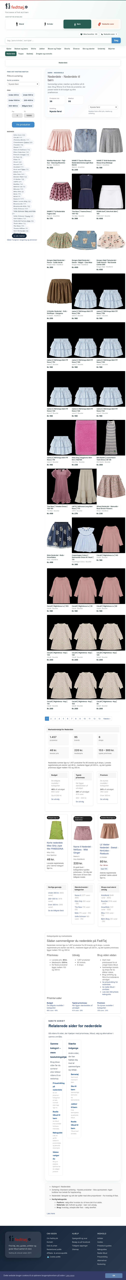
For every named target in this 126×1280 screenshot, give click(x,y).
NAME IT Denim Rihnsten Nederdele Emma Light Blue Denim (82, 163)
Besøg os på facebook (81, 1242)
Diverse (76, 49)
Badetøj (30, 54)
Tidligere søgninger (80, 1246)
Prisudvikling (102, 1257)
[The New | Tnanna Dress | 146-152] (86, 191)
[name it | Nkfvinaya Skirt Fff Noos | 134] (61, 389)
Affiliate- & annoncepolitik (57, 1253)
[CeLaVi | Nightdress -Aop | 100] (86, 681)
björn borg (19, 135)
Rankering (101, 1264)
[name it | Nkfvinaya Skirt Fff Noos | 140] (111, 340)
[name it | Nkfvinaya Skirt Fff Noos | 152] (61, 340)
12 (94, 719)
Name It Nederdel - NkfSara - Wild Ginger (82, 849)
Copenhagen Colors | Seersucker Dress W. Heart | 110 (83, 557)
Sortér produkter (13, 80)
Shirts (33, 49)
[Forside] (16, 6)
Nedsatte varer (109, 34)
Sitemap (75, 1249)
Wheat (17, 233)
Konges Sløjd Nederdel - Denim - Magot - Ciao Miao (82, 261)
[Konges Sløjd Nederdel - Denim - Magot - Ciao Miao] (86, 240)
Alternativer (102, 1260)
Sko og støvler (89, 49)
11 (89, 719)
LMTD (18, 182)
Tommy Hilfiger (21, 228)
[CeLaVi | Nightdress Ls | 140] (111, 535)
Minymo (18, 189)
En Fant (18, 157)
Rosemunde (20, 204)
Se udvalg (55, 799)
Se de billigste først (56, 910)
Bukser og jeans (21, 49)
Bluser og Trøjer (54, 49)
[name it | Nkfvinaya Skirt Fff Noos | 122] (111, 389)
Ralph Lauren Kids (22, 201)
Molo (17, 194)
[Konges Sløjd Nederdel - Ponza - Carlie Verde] (61, 240)
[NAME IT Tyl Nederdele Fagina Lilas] (61, 191)
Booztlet (104, 901)
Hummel (19, 167)
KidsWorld (105, 895)
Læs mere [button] (70, 1275)
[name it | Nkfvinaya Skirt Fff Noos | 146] (86, 340)
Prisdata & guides (104, 1246)
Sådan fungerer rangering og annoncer (22, 240)
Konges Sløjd (20, 177)
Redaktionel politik (54, 1249)
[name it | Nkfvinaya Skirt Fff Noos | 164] (86, 291)
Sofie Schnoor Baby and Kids (24, 212)
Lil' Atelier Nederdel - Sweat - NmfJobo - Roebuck (109, 849)
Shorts (67, 49)
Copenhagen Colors (23, 142)
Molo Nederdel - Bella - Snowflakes (56, 556)
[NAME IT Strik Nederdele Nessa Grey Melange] (111, 140)
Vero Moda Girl (21, 231)
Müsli (17, 197)
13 (99, 719)
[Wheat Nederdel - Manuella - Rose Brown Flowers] (111, 486)
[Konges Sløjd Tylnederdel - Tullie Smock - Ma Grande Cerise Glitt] (111, 240)
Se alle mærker (19, 236)
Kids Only (19, 174)
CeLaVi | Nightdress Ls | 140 (107, 555)
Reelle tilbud (102, 1253)
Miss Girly (19, 192)
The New (19, 226)
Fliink (17, 160)
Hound (18, 165)
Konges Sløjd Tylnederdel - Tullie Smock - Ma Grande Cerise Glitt (107, 262)
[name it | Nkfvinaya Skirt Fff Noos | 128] (86, 389)
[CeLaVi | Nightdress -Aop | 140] (61, 633)
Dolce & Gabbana (22, 150)
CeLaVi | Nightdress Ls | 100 (58, 606)
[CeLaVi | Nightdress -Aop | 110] (61, 681)
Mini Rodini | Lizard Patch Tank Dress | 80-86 (106, 459)
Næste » (106, 719)
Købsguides (102, 1249)
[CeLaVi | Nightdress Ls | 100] (61, 586)
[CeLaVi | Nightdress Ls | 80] (111, 586)
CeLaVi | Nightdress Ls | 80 (107, 606)
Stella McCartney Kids (24, 221)
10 (85, 719)
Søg (116, 40)
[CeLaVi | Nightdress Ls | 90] (86, 586)
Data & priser (52, 1246)
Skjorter (111, 49)
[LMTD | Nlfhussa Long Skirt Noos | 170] (86, 486)
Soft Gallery (20, 219)
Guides (100, 1242)
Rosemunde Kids (22, 206)
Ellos (103, 913)
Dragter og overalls (44, 54)
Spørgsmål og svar (79, 1238)
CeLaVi (18, 138)
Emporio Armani (21, 155)
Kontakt (50, 1242)
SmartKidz (105, 907)
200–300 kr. (53, 899)
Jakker (42, 49)
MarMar (18, 184)
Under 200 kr (14, 95)
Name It (19, 199)
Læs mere (51, 1213)
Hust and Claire (21, 169)
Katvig (18, 172)
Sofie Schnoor (21, 209)
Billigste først (27, 106)
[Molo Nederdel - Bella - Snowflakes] (61, 535)
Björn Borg (105, 919)
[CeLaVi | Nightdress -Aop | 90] (111, 681)
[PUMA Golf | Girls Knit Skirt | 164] (111, 191)
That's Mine (20, 224)
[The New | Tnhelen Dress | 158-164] (61, 486)
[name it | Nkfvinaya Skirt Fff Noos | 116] (61, 438)
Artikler (100, 1238)
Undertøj (101, 49)
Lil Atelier (19, 179)
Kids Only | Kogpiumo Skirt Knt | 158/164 (82, 459)
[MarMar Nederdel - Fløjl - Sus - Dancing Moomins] (61, 140)
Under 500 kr (28, 95)
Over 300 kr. (53, 905)
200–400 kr (28, 100)
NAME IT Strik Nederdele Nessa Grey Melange (106, 162)
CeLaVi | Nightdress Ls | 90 (82, 606)
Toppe (21, 54)
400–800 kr (13, 106)
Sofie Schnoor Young (23, 216)
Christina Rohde (21, 140)
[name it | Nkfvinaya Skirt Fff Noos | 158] (111, 291)
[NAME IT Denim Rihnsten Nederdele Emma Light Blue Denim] (86, 140)
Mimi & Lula (19, 187)
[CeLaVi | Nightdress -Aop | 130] (86, 633)
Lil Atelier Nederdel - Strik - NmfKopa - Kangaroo (57, 312)
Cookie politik (55, 1257)
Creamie (18, 145)
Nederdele (11, 54)
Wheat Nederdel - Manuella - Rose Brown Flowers (108, 507)
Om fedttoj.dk (52, 1238)
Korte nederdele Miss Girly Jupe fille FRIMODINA (55, 845)
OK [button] (114, 1276)
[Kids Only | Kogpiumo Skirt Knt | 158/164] (86, 438)
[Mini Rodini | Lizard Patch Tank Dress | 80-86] (111, 438)
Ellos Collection (21, 152)
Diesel (18, 147)
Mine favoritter (90, 34)
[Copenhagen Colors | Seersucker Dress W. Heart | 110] (86, 535)
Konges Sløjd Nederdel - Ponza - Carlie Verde (56, 261)
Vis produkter (23, 124)
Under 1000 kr (14, 100)
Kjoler (9, 49)
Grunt (18, 162)
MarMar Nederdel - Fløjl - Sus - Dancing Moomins (56, 162)
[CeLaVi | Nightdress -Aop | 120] (111, 633)
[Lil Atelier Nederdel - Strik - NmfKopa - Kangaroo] (61, 291)
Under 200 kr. (53, 893)
